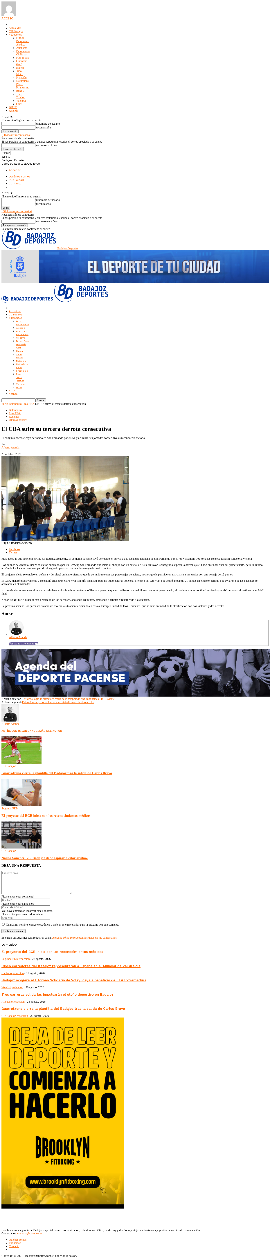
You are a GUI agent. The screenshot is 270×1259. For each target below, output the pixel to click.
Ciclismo (21, 54)
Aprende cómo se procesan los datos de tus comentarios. (84, 937)
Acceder (15, 170)
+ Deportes (15, 34)
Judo (19, 70)
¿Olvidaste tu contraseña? (16, 135)
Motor (19, 74)
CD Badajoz (16, 31)
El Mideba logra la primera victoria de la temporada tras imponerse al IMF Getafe (68, 698)
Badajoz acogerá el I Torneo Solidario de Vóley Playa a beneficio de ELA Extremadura (73, 980)
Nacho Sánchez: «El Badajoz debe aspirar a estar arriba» (44, 858)
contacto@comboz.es (29, 1233)
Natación (21, 77)
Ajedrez (20, 44)
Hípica (20, 67)
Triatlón (20, 97)
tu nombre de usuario (47, 123)
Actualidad (15, 28)
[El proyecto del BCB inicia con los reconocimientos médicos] (21, 805)
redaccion (24, 958)
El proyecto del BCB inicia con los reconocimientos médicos (45, 815)
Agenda (13, 110)
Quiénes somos (19, 176)
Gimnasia (21, 61)
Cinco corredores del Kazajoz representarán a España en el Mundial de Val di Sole (71, 966)
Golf (18, 64)
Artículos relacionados (20, 731)
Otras (19, 104)
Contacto (15, 183)
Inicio (4, 403)
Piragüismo (22, 87)
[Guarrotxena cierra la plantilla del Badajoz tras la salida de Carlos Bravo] (21, 762)
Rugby (20, 90)
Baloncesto (22, 41)
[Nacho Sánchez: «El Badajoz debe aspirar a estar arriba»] (21, 847)
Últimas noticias (18, 420)
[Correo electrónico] (36, 643)
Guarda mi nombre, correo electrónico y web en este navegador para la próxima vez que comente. (62, 924)
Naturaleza (22, 80)
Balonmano (23, 51)
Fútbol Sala (22, 57)
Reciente (14, 416)
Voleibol (21, 100)
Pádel (19, 84)
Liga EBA (28, 403)
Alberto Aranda (10, 447)
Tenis (19, 94)
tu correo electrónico (47, 145)
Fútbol (20, 37)
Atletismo (21, 47)
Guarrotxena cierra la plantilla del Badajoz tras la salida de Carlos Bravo (56, 773)
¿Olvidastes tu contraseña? (16, 211)
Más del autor (50, 731)
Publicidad (16, 180)
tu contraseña (43, 127)
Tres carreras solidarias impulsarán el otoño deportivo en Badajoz (57, 995)
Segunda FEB (9, 808)
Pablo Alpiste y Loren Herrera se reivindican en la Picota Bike (58, 702)
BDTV (13, 107)
